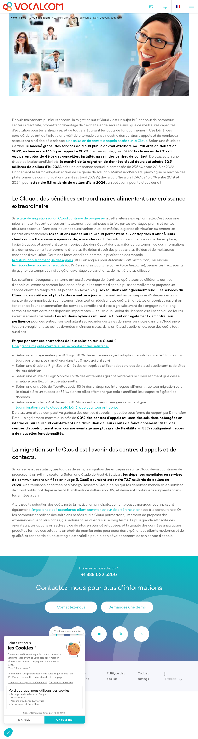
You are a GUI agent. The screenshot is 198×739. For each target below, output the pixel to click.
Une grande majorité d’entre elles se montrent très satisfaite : (60, 346)
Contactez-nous (71, 607)
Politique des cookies (116, 676)
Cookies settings (143, 676)
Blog (23, 17)
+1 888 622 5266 (99, 574)
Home (14, 17)
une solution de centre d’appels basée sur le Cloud (106, 141)
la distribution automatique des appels (42, 260)
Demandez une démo (127, 607)
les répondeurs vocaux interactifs (38, 265)
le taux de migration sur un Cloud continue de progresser (60, 218)
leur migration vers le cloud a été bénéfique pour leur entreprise (67, 407)
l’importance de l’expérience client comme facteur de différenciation (85, 510)
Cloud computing (40, 17)
